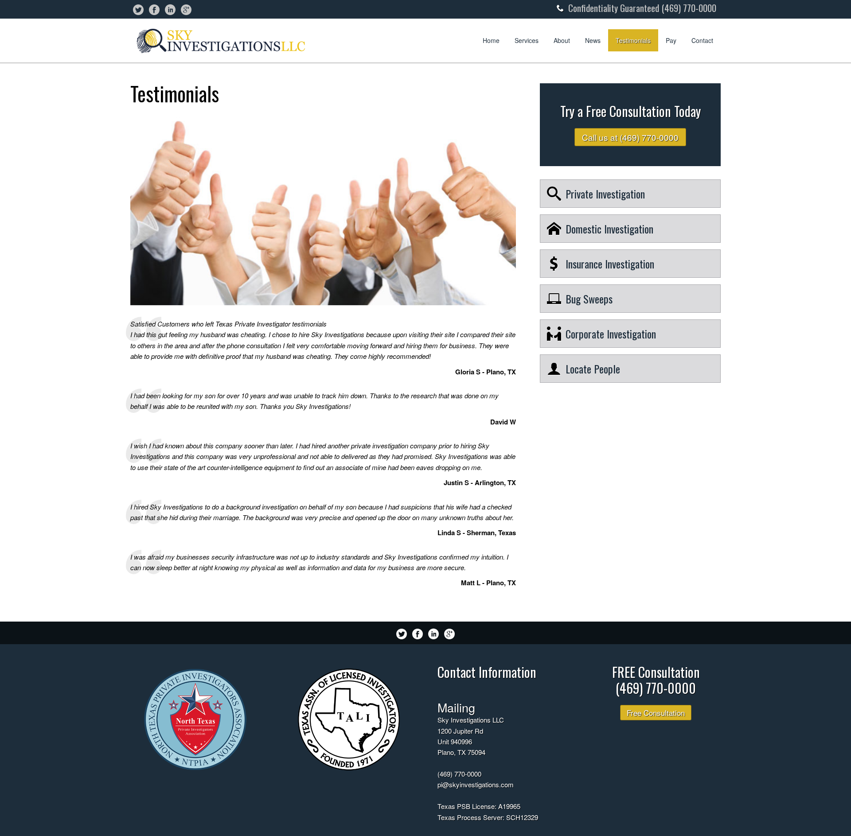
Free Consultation (656, 712)
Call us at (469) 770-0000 (630, 137)
